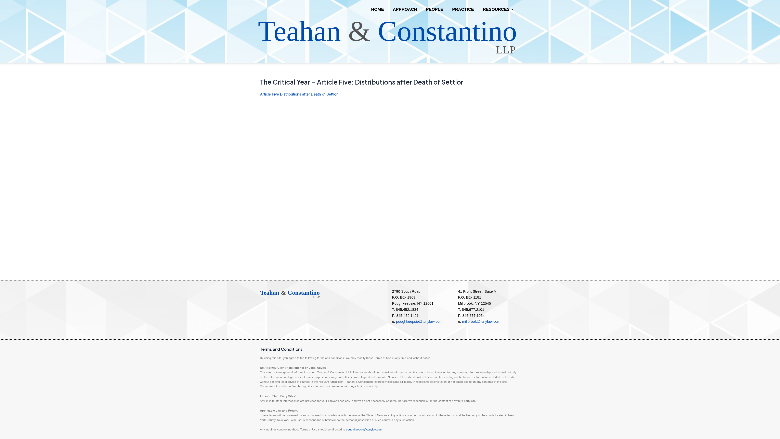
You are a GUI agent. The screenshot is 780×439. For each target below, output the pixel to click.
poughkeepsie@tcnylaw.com (419, 321)
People (434, 9)
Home (377, 9)
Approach (405, 9)
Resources (496, 9)
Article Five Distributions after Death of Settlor (299, 94)
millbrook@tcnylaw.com (481, 321)
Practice (463, 9)
